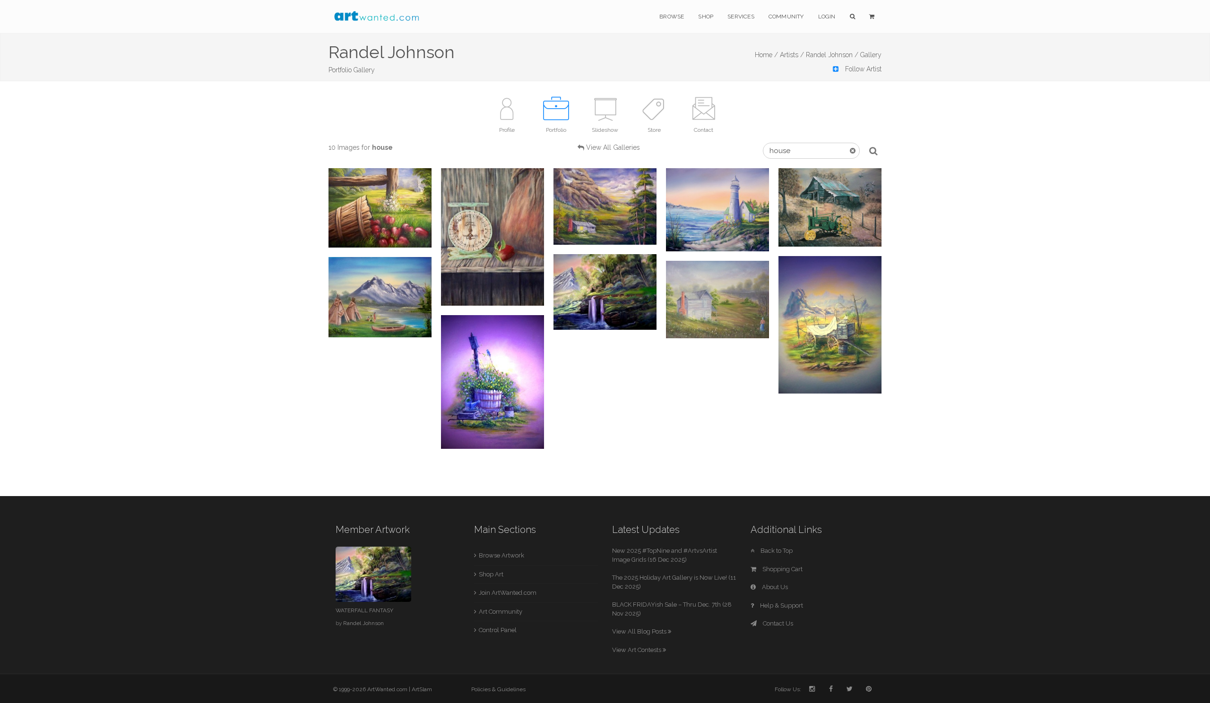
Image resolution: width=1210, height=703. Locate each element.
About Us (774, 587)
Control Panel (498, 630)
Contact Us (777, 623)
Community (786, 16)
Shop (705, 16)
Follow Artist (862, 69)
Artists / (792, 55)
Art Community (500, 611)
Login (827, 16)
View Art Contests (637, 649)
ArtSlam (422, 689)
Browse (671, 16)
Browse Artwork (501, 555)
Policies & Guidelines (498, 689)
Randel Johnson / (832, 55)
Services (740, 16)
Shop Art (491, 574)
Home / (766, 55)
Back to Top (776, 550)
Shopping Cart (782, 569)
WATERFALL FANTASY (364, 610)
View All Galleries (613, 147)
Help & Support (781, 605)
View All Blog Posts (640, 631)
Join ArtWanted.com (507, 592)
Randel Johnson (363, 623)
